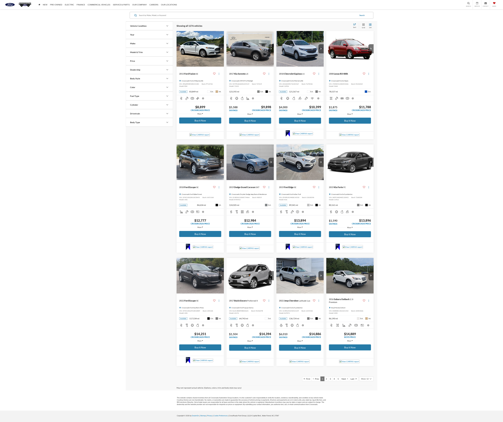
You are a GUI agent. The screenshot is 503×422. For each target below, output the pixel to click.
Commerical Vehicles (99, 5)
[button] (221, 48)
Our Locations (169, 5)
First (307, 379)
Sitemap (203, 416)
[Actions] (219, 73)
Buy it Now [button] (200, 120)
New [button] (45, 5)
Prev (316, 379)
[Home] (39, 4)
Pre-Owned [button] (56, 5)
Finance (81, 5)
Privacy (209, 416)
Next (344, 379)
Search (362, 15)
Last (353, 379)
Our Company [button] (139, 5)
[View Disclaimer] (203, 98)
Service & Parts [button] (121, 5)
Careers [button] (153, 5)
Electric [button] (69, 5)
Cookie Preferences (221, 416)
